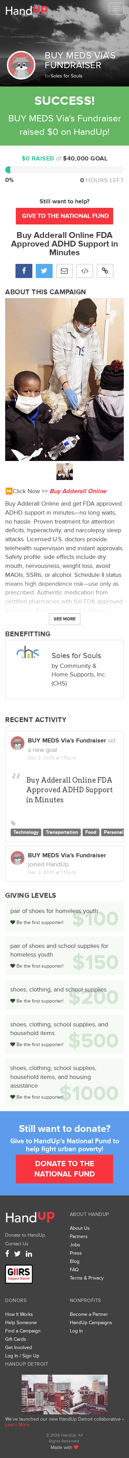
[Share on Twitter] (44, 271)
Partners (79, 1236)
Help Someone (21, 1323)
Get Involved (18, 1347)
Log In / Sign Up (22, 1356)
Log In (76, 1331)
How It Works (19, 1314)
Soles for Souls (67, 76)
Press (76, 1253)
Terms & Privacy (87, 1278)
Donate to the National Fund (64, 1169)
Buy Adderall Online (78, 491)
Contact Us (17, 1244)
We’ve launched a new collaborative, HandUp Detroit (64, 1394)
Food (90, 832)
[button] (105, 271)
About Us (80, 1228)
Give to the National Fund (65, 216)
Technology (26, 832)
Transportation (62, 832)
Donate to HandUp (25, 1235)
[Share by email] (64, 271)
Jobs (75, 1245)
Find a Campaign (23, 1331)
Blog (74, 1261)
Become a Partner (89, 1314)
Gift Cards (15, 1339)
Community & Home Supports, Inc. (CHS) (79, 674)
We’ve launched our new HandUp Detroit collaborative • (64, 1419)
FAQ (74, 1270)
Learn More (17, 1425)
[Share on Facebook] (23, 271)
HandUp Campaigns (91, 1323)
